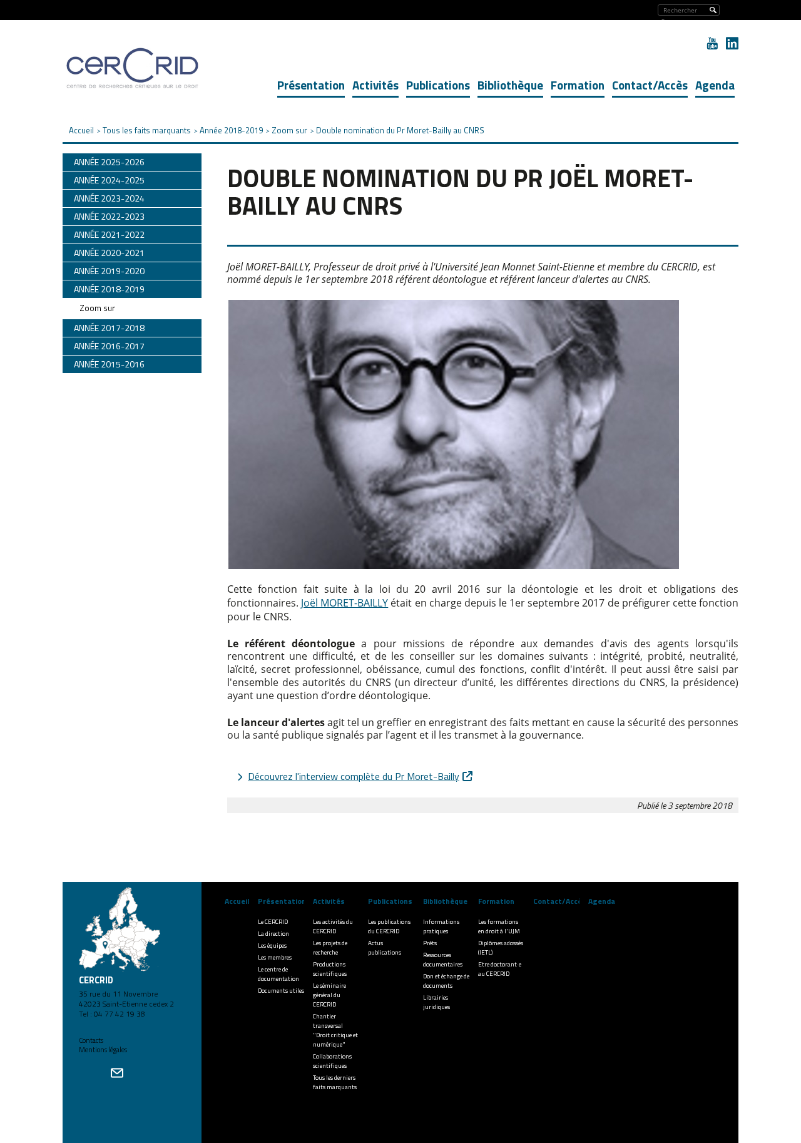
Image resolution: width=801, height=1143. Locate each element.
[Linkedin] (732, 43)
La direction (273, 933)
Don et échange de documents (446, 980)
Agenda (715, 85)
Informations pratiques (441, 926)
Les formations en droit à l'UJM (499, 926)
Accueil (237, 901)
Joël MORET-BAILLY (344, 603)
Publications (438, 85)
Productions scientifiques (330, 969)
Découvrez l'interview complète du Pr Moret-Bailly (353, 776)
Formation (578, 85)
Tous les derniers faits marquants (335, 1082)
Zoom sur (97, 308)
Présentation (311, 85)
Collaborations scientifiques (332, 1061)
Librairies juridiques (436, 1002)
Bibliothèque (510, 85)
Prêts (430, 943)
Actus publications (384, 947)
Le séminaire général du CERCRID (329, 995)
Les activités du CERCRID (333, 926)
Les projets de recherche (330, 947)
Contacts (91, 1040)
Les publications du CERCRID (389, 926)
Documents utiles (281, 990)
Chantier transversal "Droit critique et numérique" (335, 1030)
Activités (375, 85)
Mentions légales (103, 1050)
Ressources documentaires (442, 959)
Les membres (275, 957)
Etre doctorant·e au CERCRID (499, 969)
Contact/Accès (650, 85)
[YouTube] (712, 43)
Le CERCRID (273, 921)
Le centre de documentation (278, 974)
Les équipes (272, 945)
